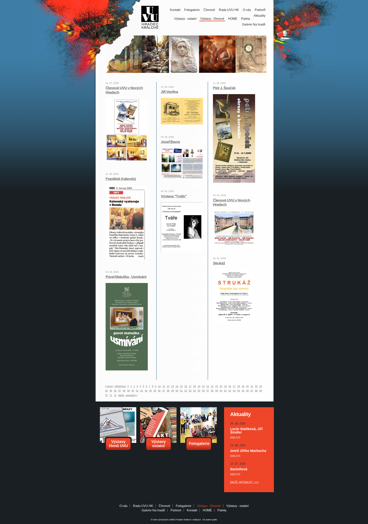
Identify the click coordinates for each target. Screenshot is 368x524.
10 (159, 386)
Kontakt (175, 10)
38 (124, 390)
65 (243, 390)
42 (141, 390)
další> (121, 395)
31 (252, 386)
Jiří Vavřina (169, 92)
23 (216, 386)
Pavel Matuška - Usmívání (126, 277)
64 (238, 390)
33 (260, 386)
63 (234, 390)
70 (106, 395)
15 (181, 386)
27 (234, 386)
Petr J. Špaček (224, 88)
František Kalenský (121, 179)
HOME (232, 18)
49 (172, 390)
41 (137, 390)
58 (212, 390)
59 (216, 390)
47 (163, 390)
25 (225, 386)
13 (172, 386)
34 (106, 390)
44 (150, 390)
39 (128, 390)
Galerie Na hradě (153, 510)
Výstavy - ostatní (185, 18)
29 (243, 386)
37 (119, 390)
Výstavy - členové (212, 18)
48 (168, 390)
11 (164, 386)
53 (190, 390)
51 (181, 390)
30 (247, 386)
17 (190, 386)
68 (256, 390)
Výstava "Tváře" (173, 196)
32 (256, 386)
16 (185, 386)
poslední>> (131, 395)
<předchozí (120, 386)
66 (247, 390)
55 (199, 390)
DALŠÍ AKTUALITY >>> (244, 482)
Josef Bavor (170, 142)
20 (203, 386)
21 (207, 386)
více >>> (235, 437)
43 (146, 390)
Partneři (260, 10)
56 (203, 390)
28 (238, 386)
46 (159, 390)
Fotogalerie (192, 10)
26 (229, 386)
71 (110, 395)
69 (260, 390)
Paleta (245, 18)
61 (225, 390)
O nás (247, 10)
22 (212, 386)
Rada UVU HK (229, 10)
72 (115, 395)
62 (229, 390)
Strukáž (219, 263)
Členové (209, 10)
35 (110, 390)
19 (199, 386)
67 (252, 390)
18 (194, 386)
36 (115, 390)
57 (207, 390)
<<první (109, 386)
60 (221, 390)
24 (221, 386)
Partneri (176, 510)
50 (177, 390)
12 (168, 386)
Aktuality (259, 15)
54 (194, 390)
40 (132, 390)
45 (155, 390)
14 (177, 386)
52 (185, 390)
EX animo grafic (209, 519)
